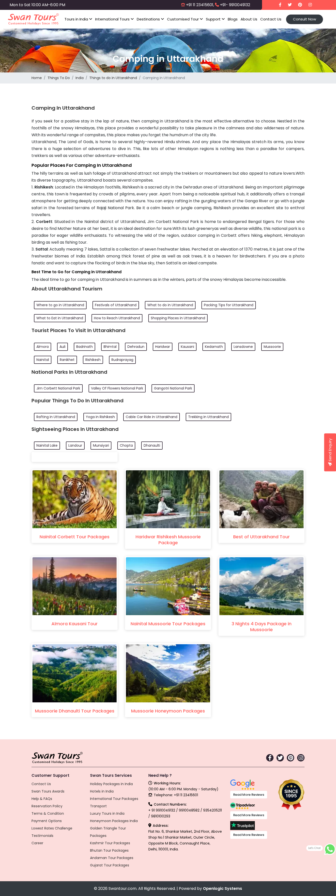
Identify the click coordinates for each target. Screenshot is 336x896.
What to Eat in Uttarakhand (59, 318)
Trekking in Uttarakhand (208, 416)
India (80, 77)
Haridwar (162, 346)
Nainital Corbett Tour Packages (74, 537)
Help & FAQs (41, 798)
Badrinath (84, 346)
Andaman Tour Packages (111, 857)
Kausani (187, 346)
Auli (62, 346)
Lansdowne (243, 346)
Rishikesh (93, 359)
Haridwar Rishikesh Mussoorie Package (168, 540)
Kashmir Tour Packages (110, 843)
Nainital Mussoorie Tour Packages (168, 624)
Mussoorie (272, 346)
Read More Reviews (248, 794)
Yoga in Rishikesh (100, 416)
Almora (42, 346)
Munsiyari (101, 445)
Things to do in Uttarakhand (113, 77)
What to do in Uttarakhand (170, 305)
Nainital (42, 359)
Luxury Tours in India (107, 813)
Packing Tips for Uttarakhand (228, 305)
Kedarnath (214, 346)
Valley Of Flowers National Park (117, 388)
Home (36, 77)
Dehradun (135, 346)
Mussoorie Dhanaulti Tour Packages (74, 711)
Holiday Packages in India (111, 783)
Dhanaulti (152, 445)
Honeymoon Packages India (114, 820)
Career (37, 843)
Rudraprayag (122, 359)
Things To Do (58, 77)
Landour (75, 445)
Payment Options (46, 820)
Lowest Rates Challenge (51, 828)
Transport (98, 806)
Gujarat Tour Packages (109, 865)
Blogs (233, 19)
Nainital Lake (47, 445)
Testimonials (42, 835)
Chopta (126, 445)
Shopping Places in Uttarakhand (178, 318)
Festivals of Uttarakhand (116, 305)
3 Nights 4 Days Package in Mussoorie (261, 627)
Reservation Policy (46, 806)
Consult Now (304, 19)
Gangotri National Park (173, 388)
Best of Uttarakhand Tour (261, 537)
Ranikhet (67, 359)
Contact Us (270, 19)
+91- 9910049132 (235, 5)
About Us (249, 19)
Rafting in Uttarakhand (55, 416)
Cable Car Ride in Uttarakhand (151, 416)
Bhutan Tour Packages (109, 850)
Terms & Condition (47, 813)
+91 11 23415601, (200, 5)
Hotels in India (102, 791)
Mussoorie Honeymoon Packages (168, 711)
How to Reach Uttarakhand (117, 318)
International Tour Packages (114, 798)
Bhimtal (110, 346)
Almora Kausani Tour (74, 624)
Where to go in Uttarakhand (60, 305)
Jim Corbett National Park (58, 388)
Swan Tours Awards (47, 791)
